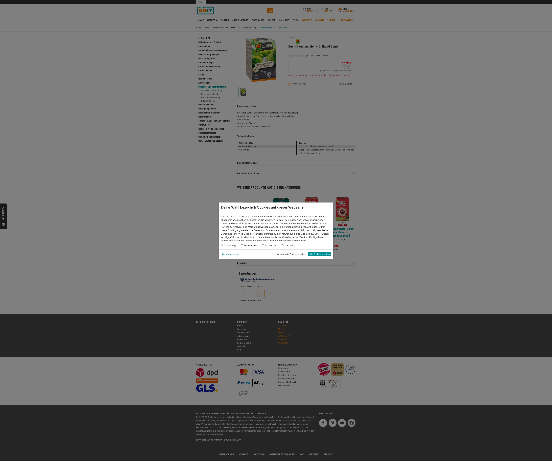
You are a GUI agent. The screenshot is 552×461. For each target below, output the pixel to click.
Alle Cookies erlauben (320, 254)
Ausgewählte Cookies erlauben (291, 254)
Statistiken (270, 245)
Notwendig (230, 245)
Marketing (289, 245)
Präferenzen (250, 245)
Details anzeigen (230, 254)
